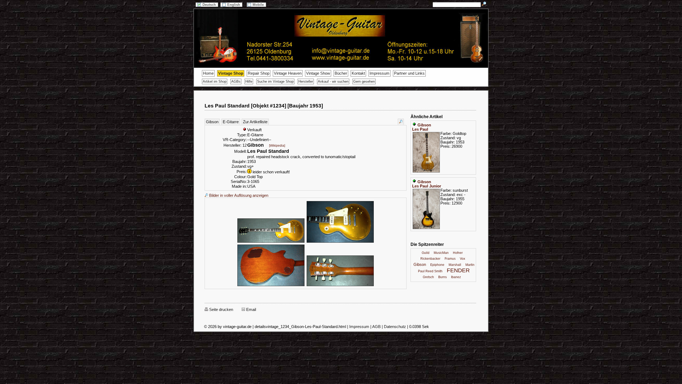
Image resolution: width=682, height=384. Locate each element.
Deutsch (209, 5)
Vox (462, 259)
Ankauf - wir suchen (333, 81)
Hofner (458, 253)
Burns (442, 277)
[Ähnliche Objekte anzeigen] (401, 122)
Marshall (455, 265)
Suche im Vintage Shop (275, 81)
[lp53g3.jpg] (271, 285)
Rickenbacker (430, 259)
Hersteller (305, 81)
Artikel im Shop (214, 81)
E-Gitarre (231, 122)
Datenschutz (395, 327)
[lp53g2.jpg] (340, 242)
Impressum (379, 73)
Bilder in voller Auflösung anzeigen (238, 195)
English (234, 5)
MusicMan (441, 253)
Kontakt (358, 73)
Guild (425, 253)
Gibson (212, 122)
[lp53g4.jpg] (340, 285)
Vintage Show (318, 73)
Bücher (341, 73)
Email (250, 309)
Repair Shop (258, 73)
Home (208, 73)
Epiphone (437, 265)
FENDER (458, 270)
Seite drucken (220, 309)
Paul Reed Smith (430, 271)
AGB (376, 327)
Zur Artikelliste (255, 122)
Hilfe (248, 81)
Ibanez (456, 277)
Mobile (258, 5)
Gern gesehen (364, 81)
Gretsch (428, 277)
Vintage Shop (230, 73)
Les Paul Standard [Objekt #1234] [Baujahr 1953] (264, 106)
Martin (469, 265)
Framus (450, 259)
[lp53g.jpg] (271, 242)
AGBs (236, 81)
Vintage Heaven (288, 73)
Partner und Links (409, 73)
